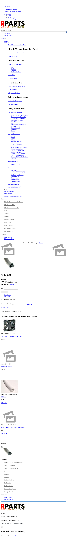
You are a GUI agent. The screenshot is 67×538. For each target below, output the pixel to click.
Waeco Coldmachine (17, 149)
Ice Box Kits (11, 75)
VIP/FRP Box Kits (13, 56)
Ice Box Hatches (12, 78)
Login (9, 15)
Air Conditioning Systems (15, 101)
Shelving (13, 70)
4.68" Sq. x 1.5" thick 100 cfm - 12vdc (11, 336)
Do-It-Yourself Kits (13, 161)
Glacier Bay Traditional (17, 155)
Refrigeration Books (13, 184)
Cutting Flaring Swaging (18, 171)
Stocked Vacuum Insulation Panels (17, 53)
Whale (13, 140)
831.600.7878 (8, 33)
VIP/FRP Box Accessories (15, 64)
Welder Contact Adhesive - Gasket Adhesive (13, 427)
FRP (12, 67)
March (13, 138)
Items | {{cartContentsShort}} (13, 11)
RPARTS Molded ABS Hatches (16, 86)
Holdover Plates (15, 126)
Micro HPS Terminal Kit (7, 366)
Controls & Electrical (17, 120)
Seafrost (13, 158)
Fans (12, 123)
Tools (9, 167)
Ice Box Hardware (16, 72)
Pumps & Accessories (14, 134)
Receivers (14, 129)
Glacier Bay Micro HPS (17, 150)
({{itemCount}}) (10, 9)
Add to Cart (4, 403)
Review (7, 296)
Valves (13, 131)
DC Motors (14, 121)
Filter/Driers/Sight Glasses (18, 124)
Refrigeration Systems (14, 93)
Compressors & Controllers (18, 117)
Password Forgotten (13, 19)
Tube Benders (15, 179)
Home (6, 41)
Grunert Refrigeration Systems (19, 157)
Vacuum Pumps (15, 181)
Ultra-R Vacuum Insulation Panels (17, 45)
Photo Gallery (8, 193)
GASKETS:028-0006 (16, 196)
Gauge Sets (14, 173)
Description (7, 295)
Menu (2, 38)
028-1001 (3, 397)
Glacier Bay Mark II (16, 152)
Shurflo (13, 137)
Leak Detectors (15, 176)
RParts (12, 284)
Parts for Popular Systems (15, 144)
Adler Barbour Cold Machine (19, 147)
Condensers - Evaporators (18, 118)
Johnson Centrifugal (16, 141)
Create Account (12, 17)
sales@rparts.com (9, 35)
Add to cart (4, 291)
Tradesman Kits (15, 164)
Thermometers (15, 178)
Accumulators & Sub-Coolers (19, 115)
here (16, 536)
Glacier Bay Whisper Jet (18, 153)
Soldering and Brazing (17, 175)
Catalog (6, 196)
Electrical (13, 170)
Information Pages (9, 191)
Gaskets (13, 69)
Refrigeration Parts (13, 104)
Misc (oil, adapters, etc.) (14, 187)
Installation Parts (15, 128)
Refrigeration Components (15, 112)
